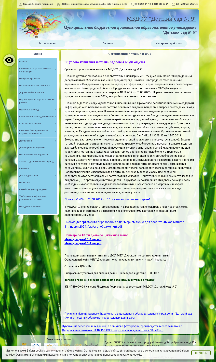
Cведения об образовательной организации (35, 70)
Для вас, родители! (28, 175)
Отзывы (108, 43)
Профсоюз (24, 182)
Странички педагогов (30, 123)
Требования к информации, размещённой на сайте (33, 198)
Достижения (25, 140)
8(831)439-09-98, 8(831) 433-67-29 (151, 4)
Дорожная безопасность (31, 92)
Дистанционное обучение (32, 147)
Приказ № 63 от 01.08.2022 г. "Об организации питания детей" (108, 199)
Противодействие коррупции (33, 154)
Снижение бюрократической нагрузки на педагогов (33, 132)
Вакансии (24, 168)
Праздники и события (30, 206)
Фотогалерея (47, 43)
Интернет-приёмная (169, 43)
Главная (23, 61)
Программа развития (29, 78)
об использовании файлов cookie (120, 354)
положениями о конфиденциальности (72, 354)
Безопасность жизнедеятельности (36, 116)
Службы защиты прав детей (33, 189)
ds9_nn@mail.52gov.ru (187, 4)
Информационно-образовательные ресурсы (37, 101)
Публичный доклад (29, 109)
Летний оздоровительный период (36, 161)
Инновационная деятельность (34, 85)
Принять (201, 353)
